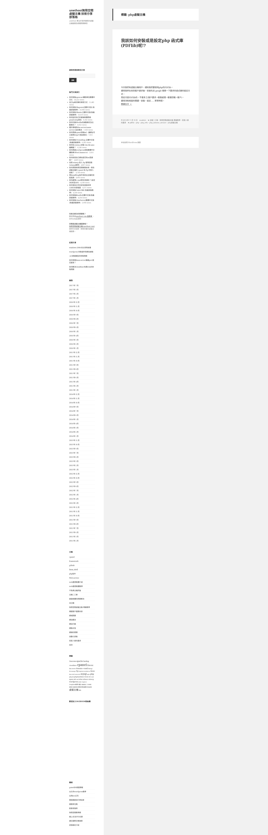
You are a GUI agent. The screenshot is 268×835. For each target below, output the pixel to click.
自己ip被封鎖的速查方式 (78, 102)
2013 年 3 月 (74, 461)
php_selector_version (157, 122)
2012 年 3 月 (74, 503)
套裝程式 (84, 684)
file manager (72, 671)
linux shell (71, 674)
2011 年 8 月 (74, 524)
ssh (74, 679)
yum (79, 682)
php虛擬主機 (173, 122)
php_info (144, 122)
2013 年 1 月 (74, 469)
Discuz (90, 665)
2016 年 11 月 (74, 306)
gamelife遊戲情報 (76, 787)
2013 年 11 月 (74, 440)
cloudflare (73, 665)
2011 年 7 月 (74, 528)
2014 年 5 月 (74, 419)
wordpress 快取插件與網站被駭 (81, 252)
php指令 (72, 574)
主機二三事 (73, 594)
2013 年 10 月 (74, 444)
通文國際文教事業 (76, 821)
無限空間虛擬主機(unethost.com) (82, 226)
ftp (77, 671)
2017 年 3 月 (74, 289)
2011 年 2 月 (74, 541)
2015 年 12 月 (74, 352)
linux (93, 671)
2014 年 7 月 (74, 411)
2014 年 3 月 (74, 428)
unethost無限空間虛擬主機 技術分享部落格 (81, 13)
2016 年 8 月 (74, 319)
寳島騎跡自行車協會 (76, 800)
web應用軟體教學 (76, 586)
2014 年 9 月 (74, 407)
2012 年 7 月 (74, 490)
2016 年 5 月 (74, 331)
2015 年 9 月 (74, 365)
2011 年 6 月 (74, 532)
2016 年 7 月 (74, 323)
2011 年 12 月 (74, 507)
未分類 (71, 603)
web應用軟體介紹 (76, 582)
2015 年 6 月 (74, 377)
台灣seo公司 (74, 796)
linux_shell (73, 569)
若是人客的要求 (75, 641)
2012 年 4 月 (74, 499)
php (92, 674)
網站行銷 (72, 624)
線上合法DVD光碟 (76, 817)
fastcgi (90, 668)
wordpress (73, 682)
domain (79, 668)
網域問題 (72, 615)
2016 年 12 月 (74, 302)
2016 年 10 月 (74, 310)
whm (81, 679)
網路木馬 (72, 628)
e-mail (85, 668)
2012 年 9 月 (74, 482)
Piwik (86, 677)
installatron (87, 671)
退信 (80, 690)
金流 (71, 645)
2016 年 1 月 (74, 348)
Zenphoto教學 (73, 684)
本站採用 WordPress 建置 (131, 142)
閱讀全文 (126, 104)
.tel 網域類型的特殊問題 (78, 256)
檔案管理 (75, 687)
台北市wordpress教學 (77, 791)
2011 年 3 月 (74, 536)
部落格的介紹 (74, 825)
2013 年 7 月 (74, 453)
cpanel (72, 557)
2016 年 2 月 (74, 344)
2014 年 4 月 (74, 423)
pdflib (132, 122)
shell (92, 677)
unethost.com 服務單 (84, 216)
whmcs (85, 679)
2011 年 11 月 (74, 511)
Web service (74, 578)
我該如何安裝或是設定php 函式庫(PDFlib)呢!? (152, 43)
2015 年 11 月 (74, 356)
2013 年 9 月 (74, 449)
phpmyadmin (79, 677)
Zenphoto (84, 682)
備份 (80, 684)
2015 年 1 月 (74, 390)
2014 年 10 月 (74, 402)
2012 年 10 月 (74, 478)
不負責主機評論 (75, 590)
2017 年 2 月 (74, 294)
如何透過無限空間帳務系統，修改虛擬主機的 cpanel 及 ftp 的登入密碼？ (81, 170)
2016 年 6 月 (74, 327)
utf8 (77, 679)
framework (73, 561)
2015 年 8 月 (74, 369)
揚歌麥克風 (73, 804)
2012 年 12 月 (74, 474)
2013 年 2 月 (74, 465)
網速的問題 (73, 632)
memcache (77, 674)
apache (79, 661)
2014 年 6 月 (74, 415)
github (72, 565)
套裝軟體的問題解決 (76, 599)
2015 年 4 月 (74, 382)
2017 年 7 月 (74, 285)
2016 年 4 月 (74, 336)
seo (89, 677)
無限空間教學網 (75, 812)
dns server (72, 668)
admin (143, 120)
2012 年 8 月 (74, 486)
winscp (91, 679)
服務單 (71, 687)
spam (71, 679)
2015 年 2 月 (74, 386)
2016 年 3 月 (74, 340)
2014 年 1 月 (74, 436)
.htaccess (72, 661)
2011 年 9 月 (74, 520)
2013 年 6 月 (74, 457)
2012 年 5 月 (74, 495)
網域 (79, 687)
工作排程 (89, 684)
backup (86, 661)
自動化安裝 (73, 636)
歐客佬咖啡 (73, 808)
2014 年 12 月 (74, 394)
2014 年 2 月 (74, 432)
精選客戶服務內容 (76, 611)
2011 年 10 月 (74, 515)
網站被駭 (84, 687)
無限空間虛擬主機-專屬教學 (79, 607)
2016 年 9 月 (74, 315)
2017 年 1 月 (74, 298)
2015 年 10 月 (74, 361)
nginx (88, 674)
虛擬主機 (73, 689)
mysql (84, 673)
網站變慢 (89, 687)
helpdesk (81, 671)
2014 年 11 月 (74, 398)
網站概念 (72, 620)
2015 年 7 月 (74, 373)
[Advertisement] (82, 47)
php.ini (71, 677)
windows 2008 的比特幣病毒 (80, 247)
